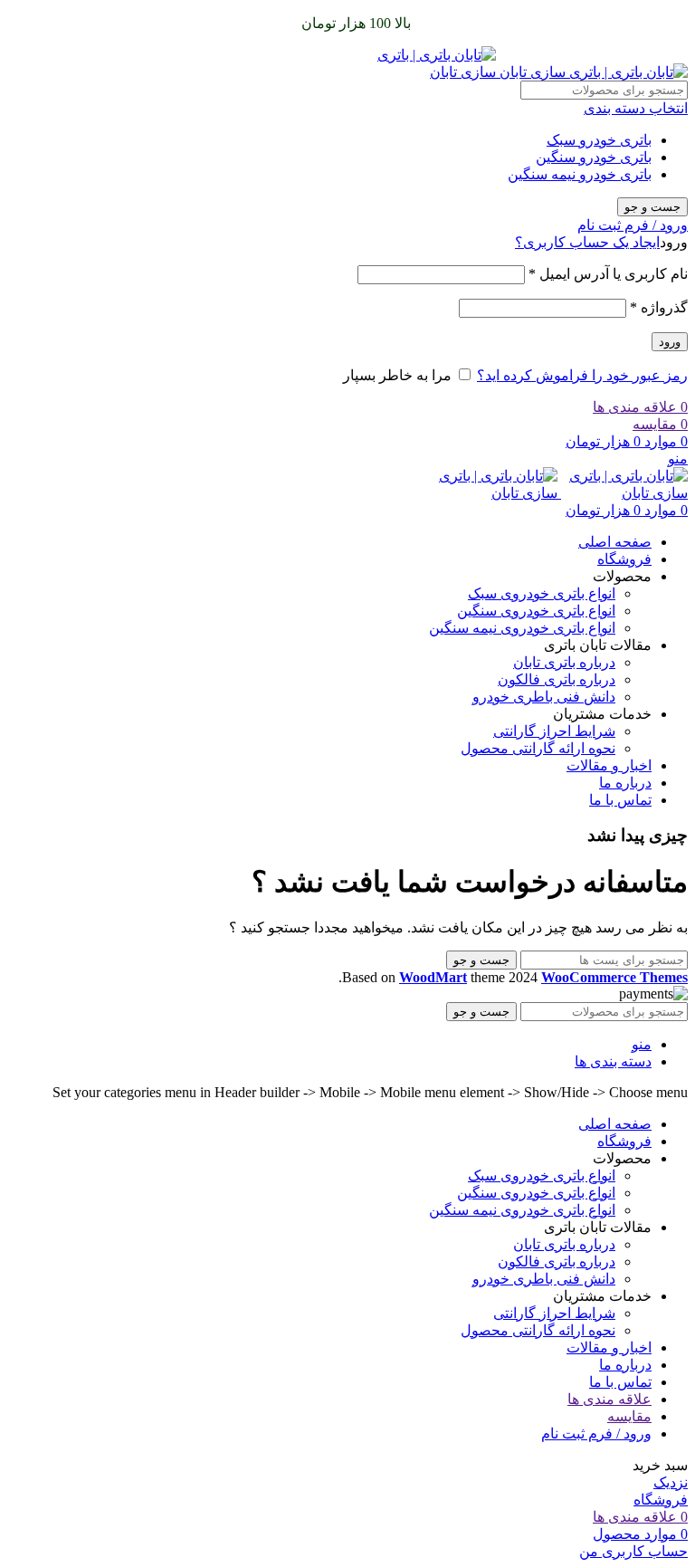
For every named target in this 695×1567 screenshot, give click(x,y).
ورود (670, 342)
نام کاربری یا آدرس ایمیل (608, 274)
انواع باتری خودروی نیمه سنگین (522, 627)
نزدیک (670, 1482)
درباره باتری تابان (564, 662)
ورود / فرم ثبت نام (596, 1433)
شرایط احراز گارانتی (554, 731)
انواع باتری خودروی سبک (541, 593)
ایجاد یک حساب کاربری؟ (587, 242)
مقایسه (629, 1416)
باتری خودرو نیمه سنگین (580, 174)
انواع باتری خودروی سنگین (536, 610)
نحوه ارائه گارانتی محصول (538, 748)
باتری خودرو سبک (599, 140)
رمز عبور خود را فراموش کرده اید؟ (582, 375)
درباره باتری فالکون (556, 679)
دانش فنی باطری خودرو (543, 696)
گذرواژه (659, 307)
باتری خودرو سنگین (594, 157)
